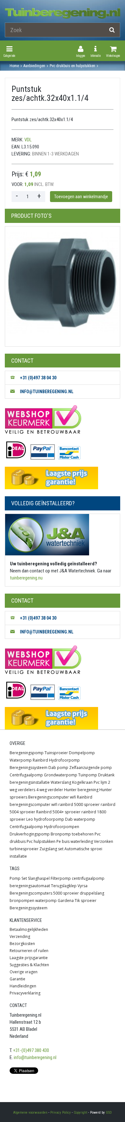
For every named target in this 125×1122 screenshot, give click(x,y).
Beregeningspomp (27, 752)
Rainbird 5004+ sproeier (58, 812)
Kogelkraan (82, 782)
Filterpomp (61, 878)
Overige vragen (24, 972)
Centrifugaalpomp (26, 775)
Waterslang (61, 782)
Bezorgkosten (22, 943)
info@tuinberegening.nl (35, 1057)
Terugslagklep (64, 885)
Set (24, 878)
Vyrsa (83, 885)
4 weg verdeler (49, 789)
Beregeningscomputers (31, 893)
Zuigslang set (51, 849)
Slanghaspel (39, 878)
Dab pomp (58, 767)
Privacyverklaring (25, 993)
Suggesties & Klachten (29, 964)
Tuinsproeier (56, 752)
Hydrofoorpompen (61, 826)
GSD (109, 1112)
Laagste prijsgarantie (29, 957)
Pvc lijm (100, 782)
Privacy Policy (60, 1112)
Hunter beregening (81, 789)
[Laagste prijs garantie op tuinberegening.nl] (62, 478)
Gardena (66, 900)
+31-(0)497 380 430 (31, 1050)
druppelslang (92, 893)
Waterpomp (21, 760)
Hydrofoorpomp (64, 760)
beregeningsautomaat (30, 885)
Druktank (106, 775)
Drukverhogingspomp (30, 834)
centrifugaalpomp (88, 878)
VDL (28, 140)
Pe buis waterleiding (74, 841)
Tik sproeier (85, 900)
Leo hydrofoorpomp (45, 819)
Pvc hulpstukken (41, 841)
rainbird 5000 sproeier (79, 804)
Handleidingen (23, 986)
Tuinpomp (87, 775)
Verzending (20, 936)
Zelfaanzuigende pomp (90, 767)
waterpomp (46, 900)
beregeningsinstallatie (30, 782)
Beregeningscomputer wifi (52, 797)
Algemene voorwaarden (30, 1112)
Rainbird (40, 760)
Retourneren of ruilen (29, 950)
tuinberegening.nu (26, 578)
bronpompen (22, 900)
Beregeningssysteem (28, 767)
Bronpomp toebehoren (72, 834)
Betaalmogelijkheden (29, 929)
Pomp (15, 878)
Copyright (80, 1112)
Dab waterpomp (80, 819)
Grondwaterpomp (60, 775)
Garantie (17, 979)
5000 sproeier (66, 893)
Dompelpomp (82, 752)
